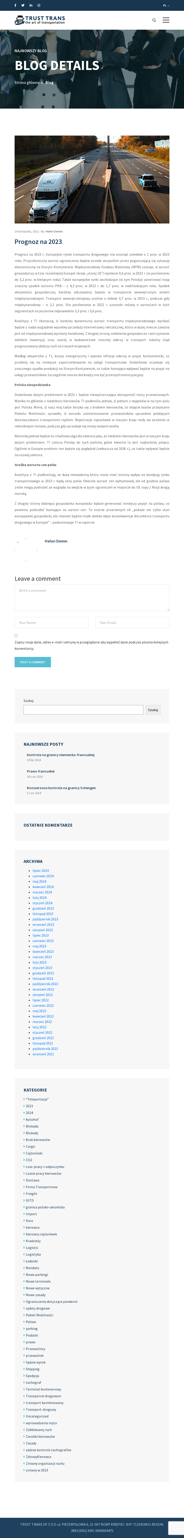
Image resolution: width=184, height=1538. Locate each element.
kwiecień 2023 (43, 951)
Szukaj (28, 700)
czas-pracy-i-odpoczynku (45, 1166)
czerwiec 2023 (43, 940)
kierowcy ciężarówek (41, 1234)
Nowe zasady (36, 1294)
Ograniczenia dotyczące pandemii (51, 1301)
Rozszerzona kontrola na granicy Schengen (61, 788)
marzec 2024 (42, 892)
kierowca (32, 1227)
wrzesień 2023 (43, 924)
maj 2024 (39, 881)
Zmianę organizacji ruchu (45, 1463)
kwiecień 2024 (43, 886)
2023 (29, 1106)
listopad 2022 (43, 978)
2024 (29, 1112)
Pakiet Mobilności (39, 1315)
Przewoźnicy (35, 1348)
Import (31, 1214)
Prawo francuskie (41, 771)
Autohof (32, 1119)
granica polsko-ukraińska (45, 1207)
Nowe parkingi (37, 1274)
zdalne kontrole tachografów (48, 1450)
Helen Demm (54, 231)
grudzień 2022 (43, 973)
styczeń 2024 (42, 903)
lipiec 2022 (41, 1000)
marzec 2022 (42, 1021)
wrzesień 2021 (43, 1054)
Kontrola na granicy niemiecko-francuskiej (60, 754)
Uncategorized (37, 1416)
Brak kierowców (38, 1139)
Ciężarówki (34, 1153)
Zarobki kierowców (40, 1436)
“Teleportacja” (37, 1099)
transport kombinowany (45, 1402)
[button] (166, 20)
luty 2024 (39, 897)
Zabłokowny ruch (39, 1429)
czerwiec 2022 (43, 1005)
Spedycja (32, 1375)
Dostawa (32, 1180)
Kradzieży (33, 1241)
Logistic (32, 1247)
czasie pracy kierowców (43, 1173)
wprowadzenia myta (41, 1423)
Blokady (32, 1133)
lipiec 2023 (41, 935)
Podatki (32, 1335)
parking (32, 1328)
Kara (29, 1220)
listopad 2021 (43, 1043)
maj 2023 (39, 946)
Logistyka (33, 1254)
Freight (31, 1193)
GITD (30, 1200)
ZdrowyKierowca (38, 1456)
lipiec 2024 (41, 870)
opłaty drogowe (38, 1308)
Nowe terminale (38, 1281)
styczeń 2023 (42, 967)
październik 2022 (45, 984)
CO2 (29, 1160)
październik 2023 (45, 919)
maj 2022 (39, 1011)
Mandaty (32, 1268)
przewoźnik (35, 1355)
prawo (30, 1342)
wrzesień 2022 (43, 989)
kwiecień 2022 (43, 1016)
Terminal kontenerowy (43, 1389)
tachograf (33, 1382)
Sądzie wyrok (36, 1362)
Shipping (32, 1369)
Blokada (32, 1126)
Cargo (30, 1146)
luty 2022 (39, 1027)
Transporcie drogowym (43, 1396)
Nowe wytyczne (38, 1288)
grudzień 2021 (43, 1038)
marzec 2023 (42, 957)
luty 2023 (39, 962)
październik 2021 (45, 1048)
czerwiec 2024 (43, 876)
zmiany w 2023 (37, 1470)
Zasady (31, 1443)
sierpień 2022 (43, 994)
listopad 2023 (43, 913)
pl (165, 5)
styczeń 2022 (42, 1032)
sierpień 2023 (43, 930)
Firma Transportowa (41, 1187)
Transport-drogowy (41, 1409)
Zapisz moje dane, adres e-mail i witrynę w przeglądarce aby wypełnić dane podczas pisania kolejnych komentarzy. (91, 645)
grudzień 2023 (43, 908)
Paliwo (31, 1321)
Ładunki (32, 1261)
